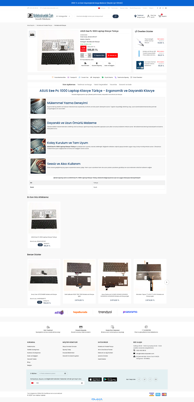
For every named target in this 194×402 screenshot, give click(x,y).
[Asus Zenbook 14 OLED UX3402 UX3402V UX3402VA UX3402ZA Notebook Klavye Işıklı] (114, 276)
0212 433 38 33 (141, 350)
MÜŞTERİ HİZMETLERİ (70, 342)
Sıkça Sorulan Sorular (70, 346)
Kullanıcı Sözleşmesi (34, 353)
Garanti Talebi (31, 359)
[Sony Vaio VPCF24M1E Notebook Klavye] (44, 276)
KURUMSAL (31, 342)
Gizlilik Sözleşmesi (33, 350)
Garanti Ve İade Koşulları (71, 356)
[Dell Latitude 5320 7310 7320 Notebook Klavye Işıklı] (79, 276)
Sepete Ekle (100, 55)
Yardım (145, 8)
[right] (167, 282)
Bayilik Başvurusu (135, 8)
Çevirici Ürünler (103, 356)
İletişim (151, 8)
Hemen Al (113, 55)
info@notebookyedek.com (145, 354)
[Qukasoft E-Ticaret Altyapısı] (97, 399)
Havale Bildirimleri (68, 353)
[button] (162, 16)
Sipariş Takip (124, 8)
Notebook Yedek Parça (105, 346)
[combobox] (33, 383)
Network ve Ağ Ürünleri (105, 353)
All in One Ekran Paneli (105, 350)
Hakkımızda (31, 346)
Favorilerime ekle (88, 60)
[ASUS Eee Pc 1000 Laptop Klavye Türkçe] (44, 218)
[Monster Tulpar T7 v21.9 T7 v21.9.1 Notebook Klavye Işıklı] (150, 276)
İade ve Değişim (32, 356)
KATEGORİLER (103, 342)
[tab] (69, 84)
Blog (28, 362)
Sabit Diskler (102, 359)
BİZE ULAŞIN (137, 342)
